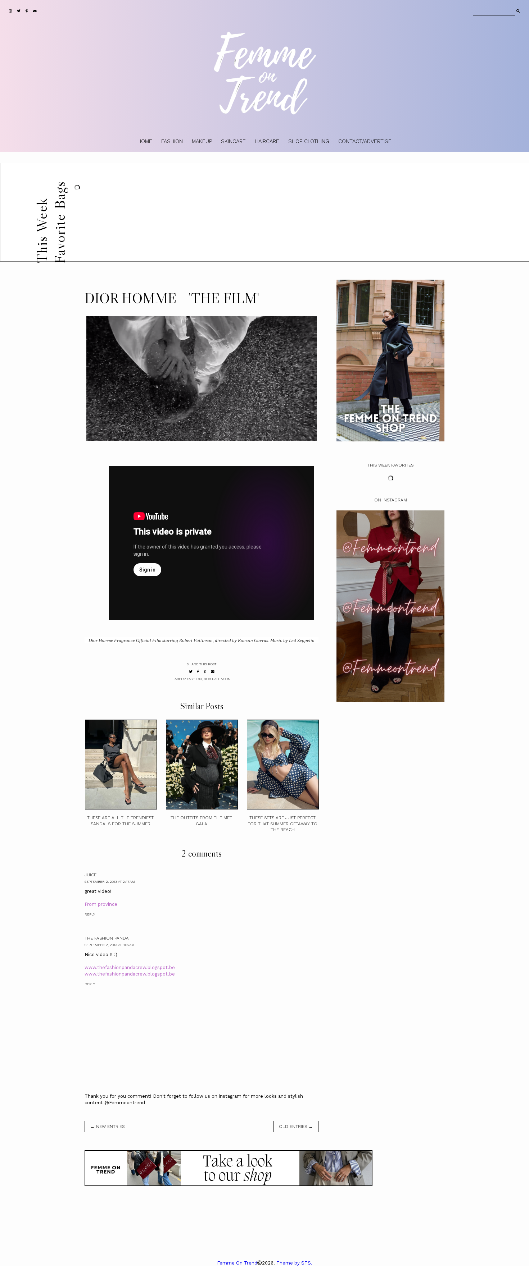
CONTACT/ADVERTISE (365, 141)
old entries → (296, 1126)
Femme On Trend (237, 1263)
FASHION (172, 141)
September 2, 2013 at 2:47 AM (110, 882)
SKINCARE (233, 141)
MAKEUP (202, 141)
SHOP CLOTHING (308, 141)
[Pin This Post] (205, 671)
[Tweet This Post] (191, 671)
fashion (194, 679)
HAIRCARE (267, 141)
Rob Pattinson (217, 679)
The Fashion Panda (107, 938)
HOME (144, 141)
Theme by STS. (294, 1263)
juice (90, 874)
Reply (90, 914)
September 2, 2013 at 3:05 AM (110, 945)
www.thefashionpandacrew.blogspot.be (130, 967)
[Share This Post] (198, 671)
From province (101, 904)
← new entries (107, 1126)
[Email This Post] (212, 671)
